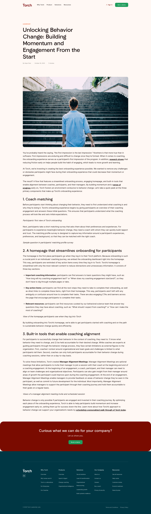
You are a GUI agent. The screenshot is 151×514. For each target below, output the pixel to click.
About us (97, 474)
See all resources (117, 474)
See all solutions (81, 474)
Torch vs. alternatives (47, 482)
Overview (43, 474)
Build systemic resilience (83, 493)
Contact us (97, 478)
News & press (116, 490)
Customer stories (117, 482)
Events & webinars (117, 486)
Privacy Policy (124, 507)
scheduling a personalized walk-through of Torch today (101, 410)
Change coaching (64, 482)
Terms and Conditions (112, 507)
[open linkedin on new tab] (24, 476)
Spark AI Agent (63, 478)
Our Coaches (44, 490)
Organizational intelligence (66, 486)
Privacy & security (99, 490)
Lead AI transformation (83, 478)
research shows (116, 159)
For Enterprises (45, 486)
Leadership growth (82, 489)
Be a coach (97, 486)
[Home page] (27, 5)
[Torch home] (27, 470)
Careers (96, 482)
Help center (115, 478)
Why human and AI (46, 478)
